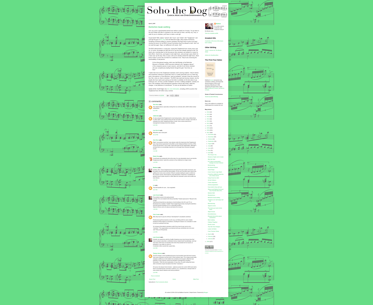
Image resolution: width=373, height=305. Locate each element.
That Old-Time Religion (214, 226)
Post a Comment (155, 276)
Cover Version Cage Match (215, 172)
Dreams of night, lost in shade (216, 157)
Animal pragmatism (213, 184)
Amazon (216, 88)
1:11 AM (155, 151)
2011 (208, 123)
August (210, 143)
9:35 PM (155, 125)
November (211, 137)
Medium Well (211, 193)
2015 (208, 114)
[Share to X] (174, 96)
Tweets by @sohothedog (211, 96)
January (210, 238)
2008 (208, 130)
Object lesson (211, 211)
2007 (208, 132)
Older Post (196, 279)
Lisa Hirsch (156, 130)
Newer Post (152, 279)
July (209, 146)
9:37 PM (155, 190)
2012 (208, 121)
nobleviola (156, 116)
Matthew (155, 167)
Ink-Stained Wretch (213, 167)
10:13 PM (155, 134)
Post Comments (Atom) (162, 282)
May (209, 150)
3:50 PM (155, 180)
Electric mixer (211, 224)
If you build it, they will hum (215, 187)
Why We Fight (211, 159)
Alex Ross (156, 104)
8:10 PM (155, 110)
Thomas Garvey (157, 253)
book (211, 80)
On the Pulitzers (212, 180)
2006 (208, 241)
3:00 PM (155, 248)
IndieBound (211, 88)
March (210, 234)
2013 (208, 119)
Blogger (206, 292)
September (211, 141)
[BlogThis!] (172, 96)
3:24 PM (155, 272)
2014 (208, 116)
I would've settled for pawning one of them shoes (215, 175)
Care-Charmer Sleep (213, 231)
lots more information (173, 89)
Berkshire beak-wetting (159, 27)
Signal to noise (212, 205)
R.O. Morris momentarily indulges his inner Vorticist (215, 162)
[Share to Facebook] (176, 96)
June (209, 148)
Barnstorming (211, 203)
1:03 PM (155, 162)
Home (174, 279)
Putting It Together (212, 222)
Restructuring (211, 165)
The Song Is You (212, 154)
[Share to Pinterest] (178, 96)
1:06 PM (155, 209)
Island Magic (211, 169)
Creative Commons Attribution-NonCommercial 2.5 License (214, 251)
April (209, 152)
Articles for (211, 55)
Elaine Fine (156, 156)
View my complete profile (211, 33)
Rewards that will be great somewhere (215, 217)
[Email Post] (167, 95)
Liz (154, 185)
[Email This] (171, 96)
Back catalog (211, 220)
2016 (208, 112)
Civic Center (156, 214)
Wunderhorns (211, 195)
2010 (208, 125)
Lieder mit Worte (212, 229)
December (211, 134)
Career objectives (212, 182)
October (210, 139)
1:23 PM (155, 232)
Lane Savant (156, 195)
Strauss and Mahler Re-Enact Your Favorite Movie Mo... (215, 190)
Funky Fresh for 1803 (213, 178)
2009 (208, 128)
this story (162, 39)
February (210, 236)
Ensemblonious (212, 214)
